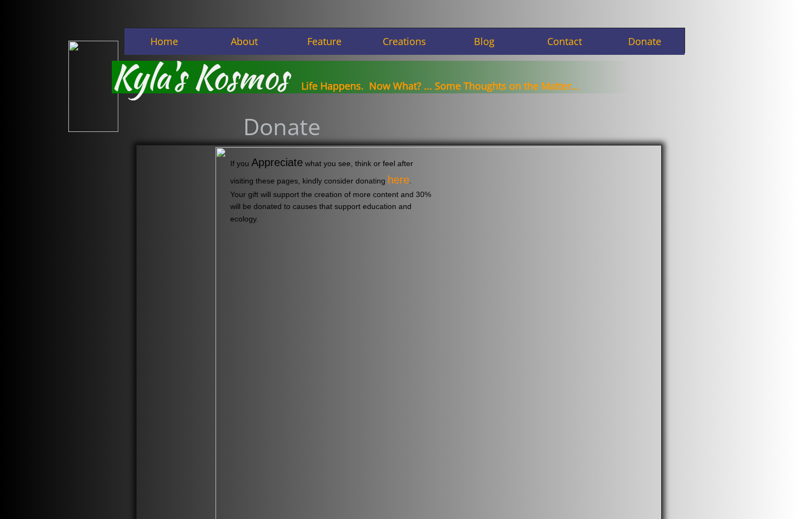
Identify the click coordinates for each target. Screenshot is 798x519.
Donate (644, 41)
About (244, 41)
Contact (564, 41)
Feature (324, 41)
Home (164, 41)
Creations (404, 41)
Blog (484, 41)
